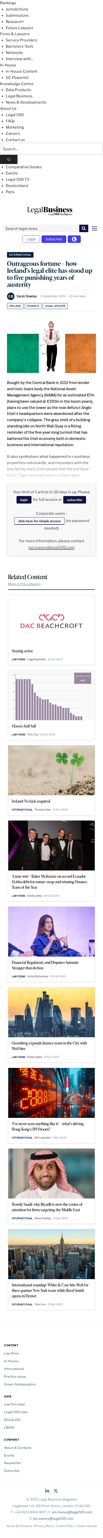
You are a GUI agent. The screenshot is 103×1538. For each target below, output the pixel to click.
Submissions (17, 15)
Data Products (18, 90)
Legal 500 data (16, 1412)
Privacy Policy (44, 1526)
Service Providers (21, 40)
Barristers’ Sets (19, 46)
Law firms (19, 659)
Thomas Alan (42, 809)
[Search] (9, 159)
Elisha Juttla (34, 895)
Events (12, 173)
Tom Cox (32, 734)
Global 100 (12, 1420)
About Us (8, 108)
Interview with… (20, 59)
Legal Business (19, 96)
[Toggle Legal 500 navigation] (74, 239)
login (24, 500)
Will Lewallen (42, 1137)
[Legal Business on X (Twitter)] (56, 1491)
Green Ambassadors (20, 1384)
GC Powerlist (17, 77)
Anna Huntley (42, 1218)
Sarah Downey (26, 296)
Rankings (8, 3)
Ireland (15, 306)
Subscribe (54, 239)
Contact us (15, 140)
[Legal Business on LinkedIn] (47, 1491)
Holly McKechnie (37, 976)
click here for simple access (39, 521)
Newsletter (12, 1463)
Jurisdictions (17, 9)
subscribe (74, 500)
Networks (14, 52)
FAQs (10, 121)
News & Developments (26, 102)
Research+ (15, 21)
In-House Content (22, 71)
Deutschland (17, 185)
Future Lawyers (19, 28)
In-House (8, 65)
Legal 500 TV (18, 179)
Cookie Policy (65, 1526)
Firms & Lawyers (15, 34)
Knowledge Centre (17, 84)
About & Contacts (18, 1448)
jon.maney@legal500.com (51, 547)
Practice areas (15, 1376)
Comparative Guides (24, 167)
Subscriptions (87, 1526)
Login (31, 239)
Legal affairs (55, 306)
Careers (13, 133)
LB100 (9, 1427)
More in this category (24, 584)
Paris (10, 192)
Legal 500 (15, 115)
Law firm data (14, 1404)
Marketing (15, 127)
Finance (33, 306)
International (20, 254)
